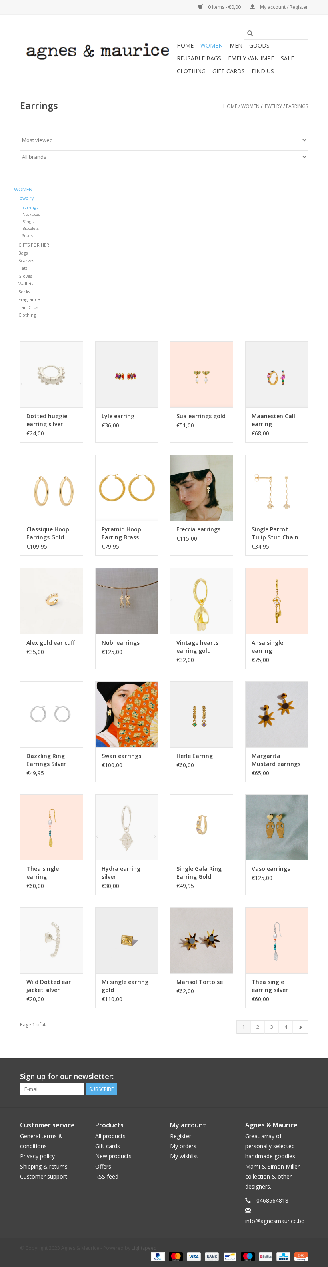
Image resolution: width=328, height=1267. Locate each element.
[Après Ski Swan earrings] (126, 714)
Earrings (297, 106)
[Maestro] (247, 1256)
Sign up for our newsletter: (67, 1076)
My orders (183, 1146)
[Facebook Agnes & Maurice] (287, 1076)
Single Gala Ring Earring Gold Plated (199, 873)
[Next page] (300, 1027)
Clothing (27, 315)
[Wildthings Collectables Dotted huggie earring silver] (51, 374)
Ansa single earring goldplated (267, 647)
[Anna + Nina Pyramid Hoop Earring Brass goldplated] (126, 488)
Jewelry (273, 106)
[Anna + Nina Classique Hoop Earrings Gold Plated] (51, 488)
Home (185, 45)
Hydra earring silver (121, 872)
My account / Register (283, 7)
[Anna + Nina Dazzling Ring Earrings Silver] (51, 714)
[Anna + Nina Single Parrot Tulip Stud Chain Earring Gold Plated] (276, 488)
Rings (28, 221)
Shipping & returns (44, 1166)
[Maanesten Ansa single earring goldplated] (276, 601)
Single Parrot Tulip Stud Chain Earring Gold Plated (275, 533)
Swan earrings (121, 756)
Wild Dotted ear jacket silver (48, 986)
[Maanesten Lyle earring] (126, 374)
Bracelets (30, 228)
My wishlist (184, 1156)
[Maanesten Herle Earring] (201, 714)
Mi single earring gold (125, 986)
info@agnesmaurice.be (274, 1221)
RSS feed (106, 1176)
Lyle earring (118, 416)
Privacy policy (37, 1156)
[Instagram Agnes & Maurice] (301, 1076)
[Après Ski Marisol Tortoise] (201, 940)
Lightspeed (144, 1248)
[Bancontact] (229, 1256)
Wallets (25, 284)
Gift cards (228, 71)
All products (110, 1136)
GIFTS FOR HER (33, 245)
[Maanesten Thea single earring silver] (276, 940)
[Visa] (193, 1256)
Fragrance (29, 299)
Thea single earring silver (270, 986)
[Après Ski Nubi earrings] (126, 601)
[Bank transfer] (211, 1256)
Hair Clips (28, 307)
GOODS (259, 45)
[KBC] (282, 1256)
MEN (236, 45)
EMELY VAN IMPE (251, 58)
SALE (287, 58)
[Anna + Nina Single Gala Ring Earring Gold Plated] (201, 827)
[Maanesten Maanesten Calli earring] (276, 374)
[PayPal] (157, 1256)
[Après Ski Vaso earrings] (276, 827)
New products (113, 1156)
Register (180, 1136)
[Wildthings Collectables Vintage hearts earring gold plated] (201, 601)
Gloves (25, 276)
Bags (23, 253)
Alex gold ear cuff (50, 642)
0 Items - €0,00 (224, 7)
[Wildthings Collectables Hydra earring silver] (126, 827)
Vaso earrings (271, 868)
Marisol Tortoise (199, 982)
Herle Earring (194, 756)
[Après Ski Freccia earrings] (201, 488)
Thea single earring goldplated (42, 873)
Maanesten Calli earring (274, 420)
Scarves (26, 260)
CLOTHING (191, 71)
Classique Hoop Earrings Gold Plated (47, 533)
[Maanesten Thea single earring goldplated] (51, 827)
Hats (22, 268)
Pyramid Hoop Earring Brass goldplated (121, 533)
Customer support (43, 1176)
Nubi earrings (121, 642)
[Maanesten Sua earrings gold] (201, 374)
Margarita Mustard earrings (276, 760)
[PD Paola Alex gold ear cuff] (51, 601)
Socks (24, 292)
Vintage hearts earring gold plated (197, 647)
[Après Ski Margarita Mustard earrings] (276, 714)
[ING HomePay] (300, 1256)
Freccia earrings (198, 529)
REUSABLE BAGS (199, 58)
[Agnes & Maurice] (97, 52)
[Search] (250, 33)
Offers (103, 1166)
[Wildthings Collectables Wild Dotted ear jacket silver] (51, 940)
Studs (27, 235)
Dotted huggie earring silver (46, 420)
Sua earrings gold (201, 416)
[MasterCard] (175, 1256)
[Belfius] (265, 1256)
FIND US (263, 71)
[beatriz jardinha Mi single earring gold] (126, 940)
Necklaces (31, 214)
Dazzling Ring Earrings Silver (46, 760)
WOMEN (211, 45)
